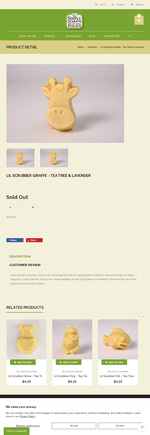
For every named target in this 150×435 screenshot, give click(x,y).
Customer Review (25, 265)
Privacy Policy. (27, 416)
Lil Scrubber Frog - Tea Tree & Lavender (79, 376)
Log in (103, 4)
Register (121, 4)
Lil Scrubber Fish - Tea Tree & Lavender (124, 376)
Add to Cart (24, 362)
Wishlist (139, 4)
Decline (120, 425)
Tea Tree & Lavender (26, 371)
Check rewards (16, 431)
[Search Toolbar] (129, 36)
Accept (74, 425)
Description (20, 256)
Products (92, 47)
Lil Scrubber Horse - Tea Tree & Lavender (34, 376)
